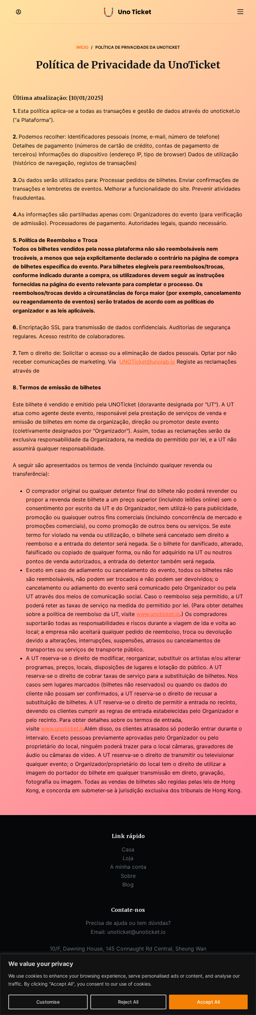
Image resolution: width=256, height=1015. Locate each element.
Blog (128, 884)
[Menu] (240, 12)
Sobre (128, 875)
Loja (128, 858)
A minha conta (128, 866)
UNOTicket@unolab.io (147, 361)
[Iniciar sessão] (18, 11)
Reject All (128, 1002)
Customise (48, 1002)
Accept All (208, 1002)
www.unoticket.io (158, 614)
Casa (128, 849)
